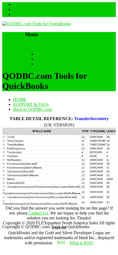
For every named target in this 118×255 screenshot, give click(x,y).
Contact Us (38, 213)
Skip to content (38, 44)
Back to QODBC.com (55, 64)
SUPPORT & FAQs (53, 59)
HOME (42, 54)
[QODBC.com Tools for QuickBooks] (36, 23)
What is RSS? (81, 242)
